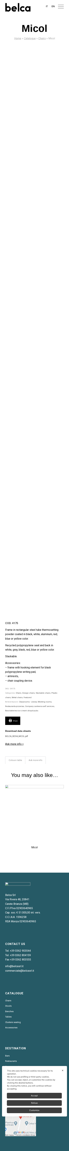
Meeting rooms (45, 702)
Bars (7, 1055)
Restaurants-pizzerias (14, 706)
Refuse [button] (34, 1103)
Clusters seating (13, 1022)
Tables (8, 1016)
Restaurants (11, 1061)
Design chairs (28, 693)
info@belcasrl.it (14, 966)
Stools (8, 1006)
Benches (9, 1011)
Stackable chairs (43, 693)
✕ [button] (63, 1070)
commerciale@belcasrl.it (19, 970)
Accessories (11, 1027)
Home (17, 38)
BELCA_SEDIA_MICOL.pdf (16, 736)
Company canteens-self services (39, 706)
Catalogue (30, 38)
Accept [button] (34, 1095)
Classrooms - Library (28, 702)
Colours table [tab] (15, 760)
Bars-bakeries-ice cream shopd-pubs (21, 711)
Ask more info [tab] (35, 760)
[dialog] (34, 1091)
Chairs (42, 38)
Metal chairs (17, 697)
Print (15, 721)
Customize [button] (34, 1110)
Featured (27, 697)
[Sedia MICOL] (34, 76)
